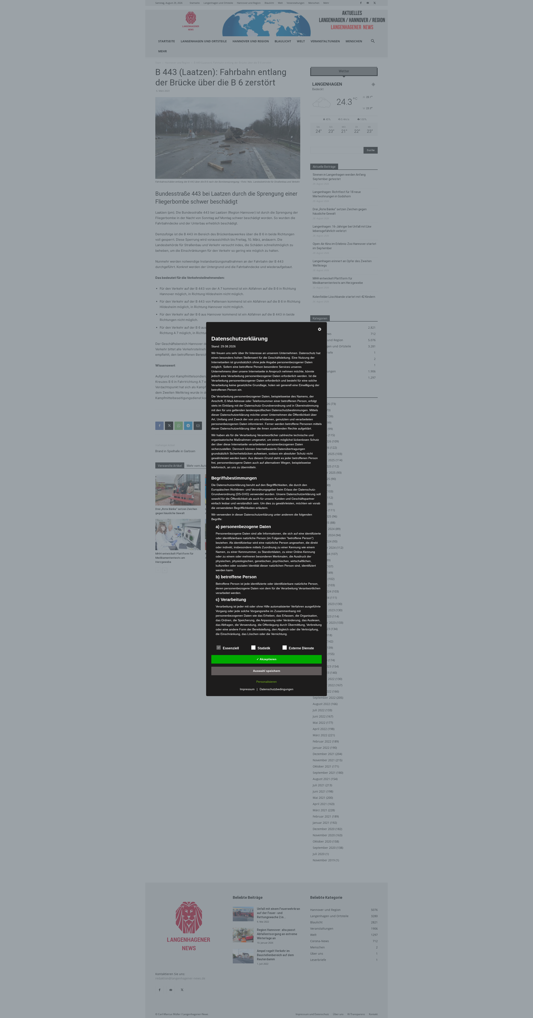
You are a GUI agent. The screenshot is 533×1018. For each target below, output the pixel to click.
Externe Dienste (301, 648)
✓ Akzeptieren (266, 659)
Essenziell (231, 648)
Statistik (264, 648)
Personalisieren (266, 681)
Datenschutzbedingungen (276, 689)
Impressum (247, 689)
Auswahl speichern (266, 670)
